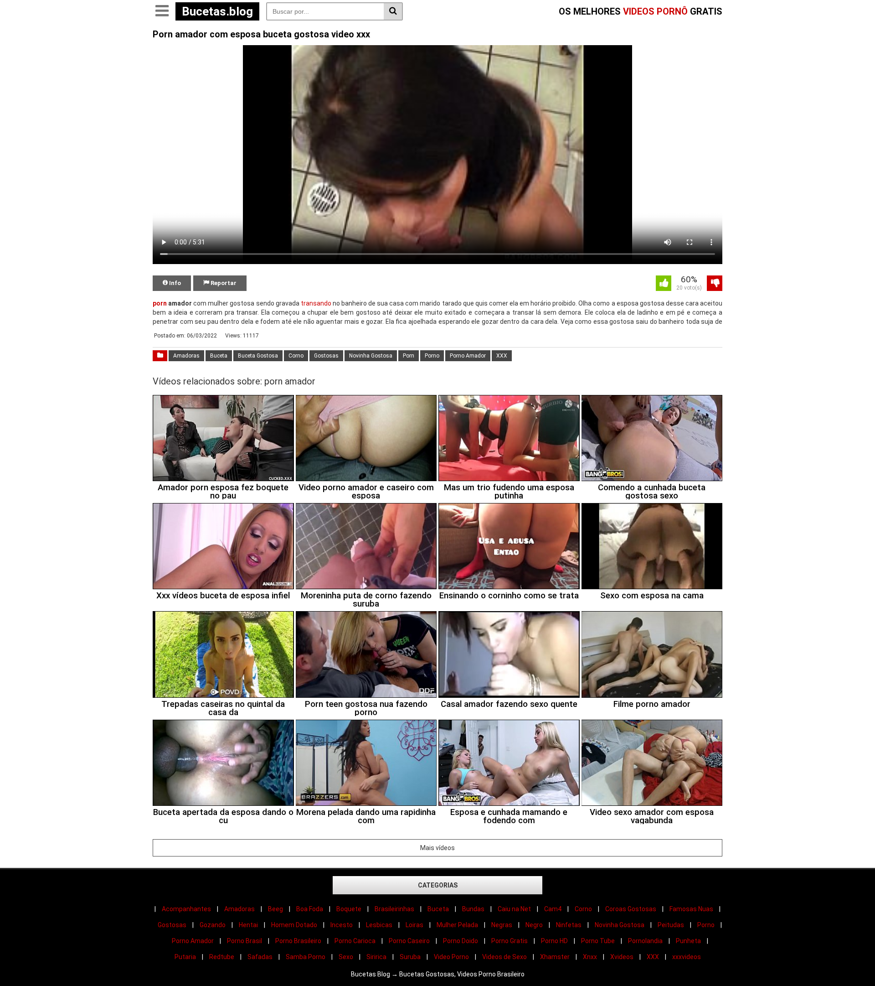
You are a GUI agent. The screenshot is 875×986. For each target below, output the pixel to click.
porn (160, 303)
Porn (408, 356)
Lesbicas (379, 925)
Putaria (185, 956)
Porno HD (554, 940)
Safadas (260, 956)
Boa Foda (309, 909)
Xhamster (555, 956)
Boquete (348, 909)
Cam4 (552, 909)
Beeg (275, 909)
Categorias (438, 885)
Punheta (688, 940)
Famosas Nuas (691, 909)
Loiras (414, 925)
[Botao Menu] (162, 11)
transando (316, 303)
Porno (432, 356)
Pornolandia (645, 940)
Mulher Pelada (457, 925)
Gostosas (326, 356)
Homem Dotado (294, 925)
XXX (501, 356)
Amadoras (186, 356)
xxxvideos (686, 956)
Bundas (473, 909)
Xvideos (621, 956)
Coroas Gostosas (630, 909)
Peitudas (671, 925)
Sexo (346, 956)
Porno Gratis (509, 940)
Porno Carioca (355, 940)
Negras (501, 925)
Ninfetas (569, 925)
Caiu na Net (514, 909)
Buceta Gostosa (258, 356)
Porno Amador (468, 356)
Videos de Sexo (504, 956)
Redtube (221, 956)
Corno (296, 356)
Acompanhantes (186, 909)
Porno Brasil (244, 940)
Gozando (213, 925)
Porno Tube (598, 940)
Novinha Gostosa (370, 356)
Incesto (341, 925)
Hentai (248, 925)
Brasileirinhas (394, 909)
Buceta (218, 356)
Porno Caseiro (409, 940)
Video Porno (451, 956)
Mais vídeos (437, 847)
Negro (534, 925)
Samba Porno (305, 956)
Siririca (376, 956)
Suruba (410, 956)
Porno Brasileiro (298, 940)
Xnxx (590, 956)
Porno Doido (460, 940)
